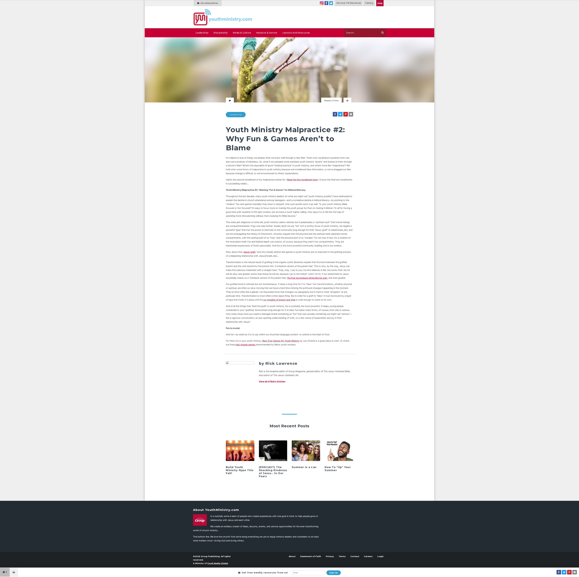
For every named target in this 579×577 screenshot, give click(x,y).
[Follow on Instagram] (322, 3)
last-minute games (246, 344)
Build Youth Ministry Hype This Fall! (239, 470)
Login (380, 556)
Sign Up (333, 573)
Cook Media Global (217, 563)
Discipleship (221, 32)
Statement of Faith (310, 556)
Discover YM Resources (348, 3)
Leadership (202, 32)
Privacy (330, 556)
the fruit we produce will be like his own (307, 278)
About (292, 556)
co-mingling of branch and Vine (279, 299)
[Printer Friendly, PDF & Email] (347, 101)
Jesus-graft (249, 252)
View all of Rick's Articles (272, 381)
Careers (368, 556)
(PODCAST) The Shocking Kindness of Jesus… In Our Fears (273, 472)
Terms (342, 556)
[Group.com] (380, 3)
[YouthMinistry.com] (223, 17)
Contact (354, 556)
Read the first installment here (302, 179)
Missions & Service (266, 32)
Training (369, 3)
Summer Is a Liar (304, 467)
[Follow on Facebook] (326, 3)
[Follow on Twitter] (331, 3)
